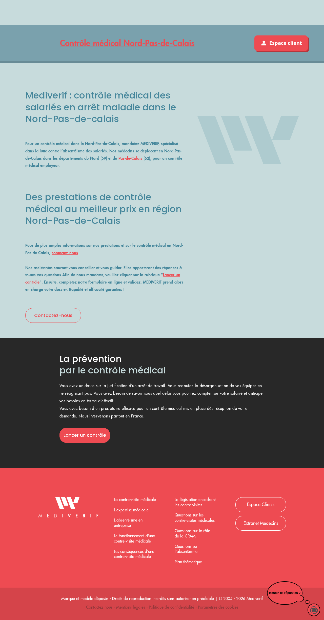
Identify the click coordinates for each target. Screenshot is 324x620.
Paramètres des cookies (218, 607)
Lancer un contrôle (85, 435)
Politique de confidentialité (172, 607)
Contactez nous (100, 607)
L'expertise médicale (131, 510)
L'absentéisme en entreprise (128, 523)
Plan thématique (188, 562)
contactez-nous (65, 252)
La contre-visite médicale (135, 500)
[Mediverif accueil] (68, 508)
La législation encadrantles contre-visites (195, 502)
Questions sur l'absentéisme (186, 549)
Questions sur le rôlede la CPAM (192, 533)
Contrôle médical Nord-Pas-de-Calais (127, 42)
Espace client (285, 42)
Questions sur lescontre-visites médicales (195, 518)
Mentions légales (131, 607)
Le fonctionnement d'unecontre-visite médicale (134, 538)
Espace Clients (260, 504)
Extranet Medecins (261, 523)
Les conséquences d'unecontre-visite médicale (134, 554)
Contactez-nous (53, 315)
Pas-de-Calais (130, 158)
